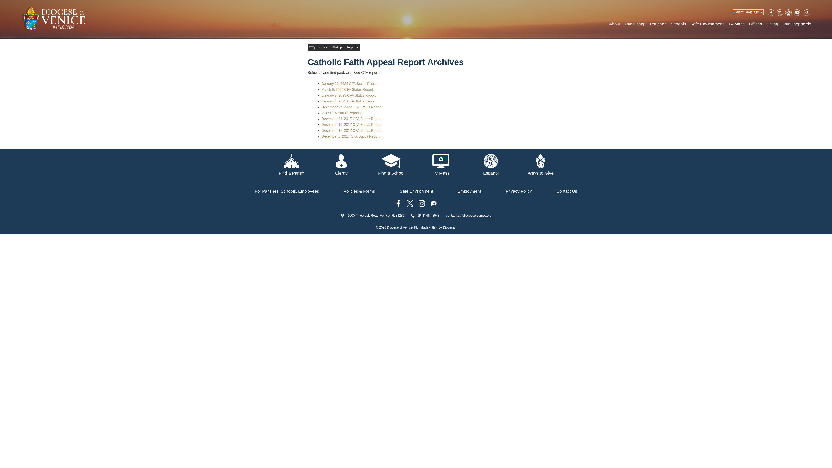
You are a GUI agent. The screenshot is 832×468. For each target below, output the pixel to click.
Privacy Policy (519, 191)
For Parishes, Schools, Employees (287, 191)
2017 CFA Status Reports (341, 113)
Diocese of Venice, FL (402, 227)
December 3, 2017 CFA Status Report (350, 136)
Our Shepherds (797, 24)
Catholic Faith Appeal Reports (337, 47)
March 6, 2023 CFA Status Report (347, 89)
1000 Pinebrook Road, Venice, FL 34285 (376, 215)
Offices (755, 24)
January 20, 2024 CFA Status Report (350, 84)
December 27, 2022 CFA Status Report (351, 107)
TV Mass (736, 24)
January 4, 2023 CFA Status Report (349, 101)
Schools (678, 24)
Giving (772, 24)
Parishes (658, 24)
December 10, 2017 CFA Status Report (351, 125)
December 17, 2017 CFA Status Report (351, 130)
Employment (469, 191)
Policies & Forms (359, 191)
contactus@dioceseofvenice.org (468, 215)
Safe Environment (707, 24)
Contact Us (566, 191)
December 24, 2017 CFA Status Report (351, 119)
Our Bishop (635, 24)
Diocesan (449, 227)
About (614, 24)
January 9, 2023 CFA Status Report (349, 95)
